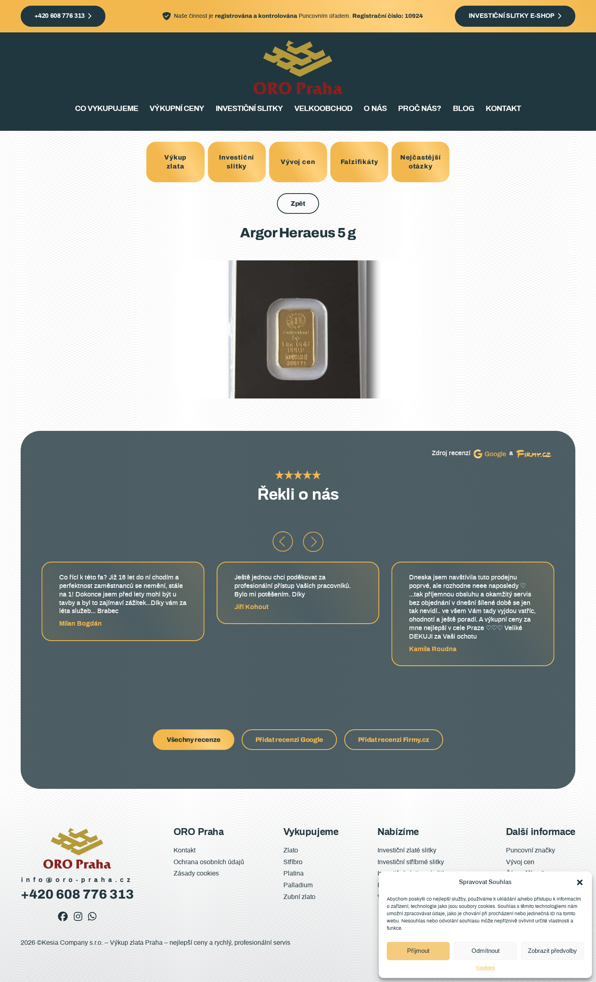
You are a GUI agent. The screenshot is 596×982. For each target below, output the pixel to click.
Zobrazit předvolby (552, 950)
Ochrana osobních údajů (209, 862)
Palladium (298, 885)
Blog (463, 109)
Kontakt (503, 109)
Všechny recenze (194, 739)
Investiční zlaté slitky (406, 850)
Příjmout (418, 950)
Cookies (485, 967)
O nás (375, 109)
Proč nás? (419, 109)
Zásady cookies (196, 873)
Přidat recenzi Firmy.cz (394, 739)
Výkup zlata (175, 162)
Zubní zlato (299, 897)
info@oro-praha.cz (77, 880)
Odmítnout (486, 950)
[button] (580, 882)
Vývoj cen (298, 161)
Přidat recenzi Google (289, 739)
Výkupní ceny (177, 109)
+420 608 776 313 (59, 16)
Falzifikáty (359, 161)
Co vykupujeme (106, 109)
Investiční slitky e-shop (511, 16)
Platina (293, 873)
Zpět (298, 203)
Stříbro (292, 862)
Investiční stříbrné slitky (410, 862)
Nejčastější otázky (420, 162)
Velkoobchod (323, 109)
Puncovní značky (530, 850)
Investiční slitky (249, 109)
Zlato (290, 850)
